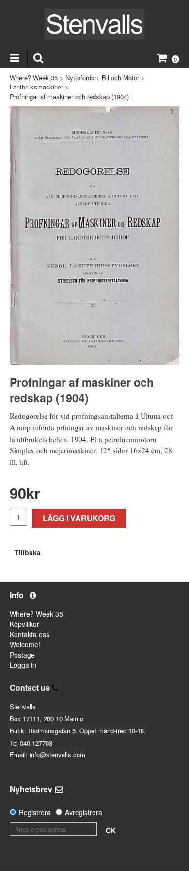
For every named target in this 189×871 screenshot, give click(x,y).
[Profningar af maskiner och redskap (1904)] (94, 235)
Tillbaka (28, 552)
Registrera (35, 812)
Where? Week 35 (34, 77)
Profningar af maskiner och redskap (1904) (69, 96)
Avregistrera (83, 812)
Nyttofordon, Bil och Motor (102, 77)
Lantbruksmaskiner (36, 86)
